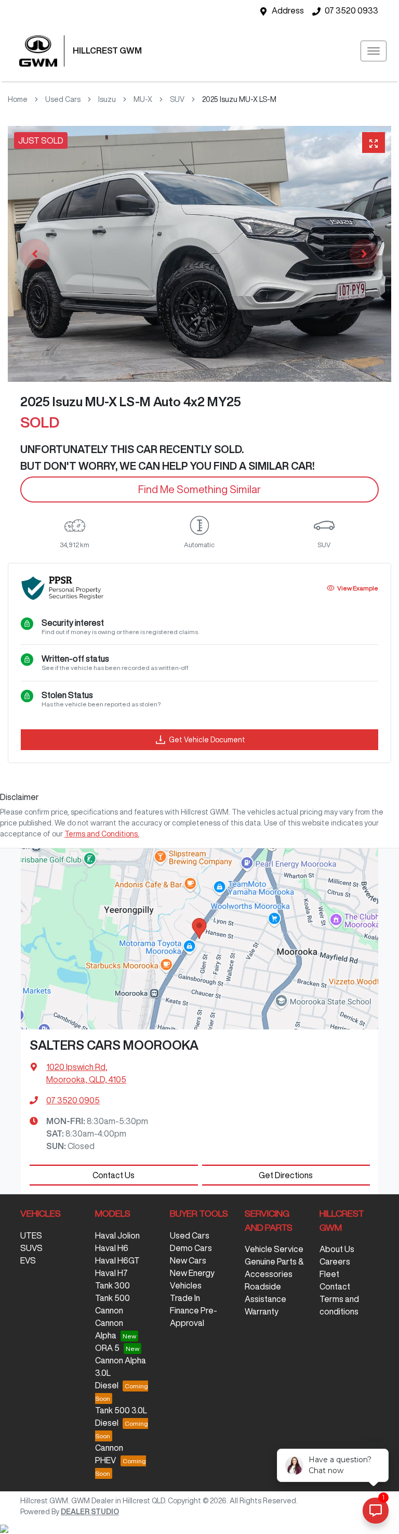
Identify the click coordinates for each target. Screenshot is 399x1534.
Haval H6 (111, 1248)
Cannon (109, 1310)
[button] (374, 51)
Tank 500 (112, 1298)
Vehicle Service (274, 1249)
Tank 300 (112, 1285)
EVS (28, 1260)
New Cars (188, 1260)
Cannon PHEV (109, 1453)
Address (288, 10)
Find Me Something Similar (199, 489)
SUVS (31, 1248)
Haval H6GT (117, 1260)
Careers (335, 1261)
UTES (31, 1235)
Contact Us (113, 1175)
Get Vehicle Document (207, 739)
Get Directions (286, 1175)
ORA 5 (107, 1348)
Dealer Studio (90, 1511)
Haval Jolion (117, 1235)
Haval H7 (111, 1273)
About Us (337, 1249)
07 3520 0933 (351, 10)
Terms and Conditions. (101, 833)
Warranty (261, 1311)
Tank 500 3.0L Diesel (121, 1416)
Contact (335, 1286)
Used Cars (63, 99)
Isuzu (107, 99)
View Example (357, 588)
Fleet (329, 1274)
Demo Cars (191, 1248)
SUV (177, 99)
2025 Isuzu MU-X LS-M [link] (239, 99)
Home (18, 99)
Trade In (185, 1298)
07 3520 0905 (73, 1100)
